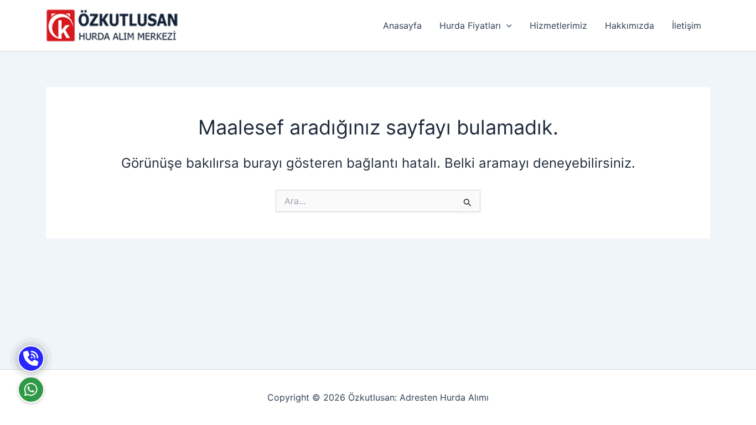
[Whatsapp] (31, 389)
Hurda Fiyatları (470, 25)
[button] (506, 25)
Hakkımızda (629, 25)
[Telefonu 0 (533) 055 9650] (31, 358)
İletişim (686, 25)
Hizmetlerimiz (558, 25)
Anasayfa (402, 25)
